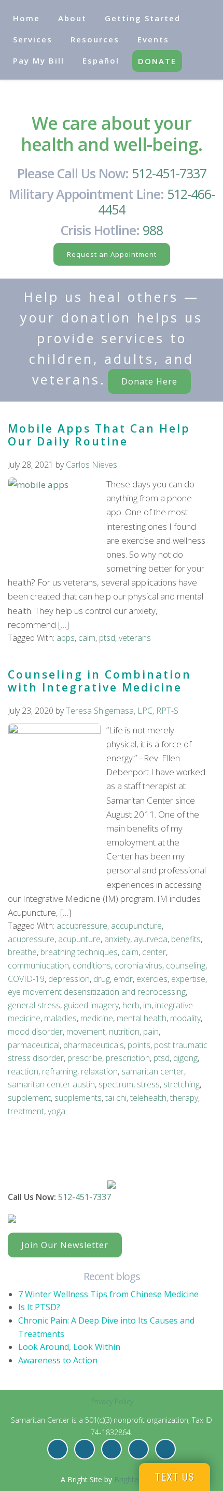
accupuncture (136, 925)
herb (131, 1005)
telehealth (148, 1097)
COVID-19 (26, 979)
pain (151, 1031)
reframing (59, 1071)
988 (153, 230)
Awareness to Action (57, 1360)
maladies (60, 1018)
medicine (96, 1018)
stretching (181, 1084)
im (147, 1005)
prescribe (84, 1058)
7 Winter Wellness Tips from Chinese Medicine (108, 1294)
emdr (123, 979)
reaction (23, 1071)
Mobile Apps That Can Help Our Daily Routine (99, 435)
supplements (78, 1097)
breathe (22, 952)
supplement (29, 1097)
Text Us (174, 1477)
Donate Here (149, 381)
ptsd (107, 637)
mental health (141, 1018)
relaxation (99, 1071)
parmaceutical (34, 1045)
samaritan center (152, 1071)
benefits (186, 939)
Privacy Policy (111, 1401)
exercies (152, 979)
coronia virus (138, 965)
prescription (128, 1058)
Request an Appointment (112, 254)
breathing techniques (79, 952)
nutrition (124, 1031)
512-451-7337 (169, 173)
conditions (92, 965)
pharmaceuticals (93, 1045)
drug (101, 979)
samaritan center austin (51, 1084)
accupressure (82, 925)
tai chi (116, 1097)
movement (85, 1031)
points (139, 1045)
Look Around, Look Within (69, 1346)
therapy (184, 1097)
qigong (185, 1058)
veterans (135, 637)
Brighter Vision (138, 1479)
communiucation (38, 965)
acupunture (79, 939)
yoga (56, 1111)
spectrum (116, 1084)
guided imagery (91, 1005)
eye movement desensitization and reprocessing (97, 991)
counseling (185, 965)
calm (86, 637)
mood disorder (35, 1031)
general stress (34, 1005)
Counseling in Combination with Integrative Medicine (99, 681)
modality (185, 1018)
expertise (188, 979)
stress (148, 1084)
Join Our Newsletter (64, 1245)
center (154, 952)
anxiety (117, 939)
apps (66, 637)
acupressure (31, 939)
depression (69, 979)
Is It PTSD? (39, 1307)
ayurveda (151, 939)
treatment (26, 1111)
